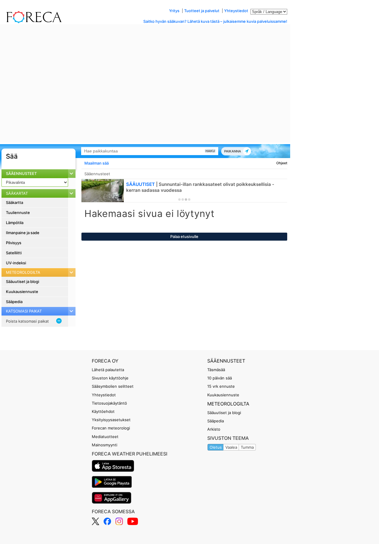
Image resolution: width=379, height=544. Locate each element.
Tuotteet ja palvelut (201, 10)
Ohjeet (281, 163)
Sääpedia (14, 301)
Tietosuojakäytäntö (109, 403)
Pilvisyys (13, 242)
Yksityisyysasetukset (111, 419)
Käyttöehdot (103, 411)
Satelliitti (14, 252)
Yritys (174, 10)
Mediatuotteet (105, 436)
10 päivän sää (219, 378)
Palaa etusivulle (184, 236)
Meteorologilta (228, 404)
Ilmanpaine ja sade (22, 232)
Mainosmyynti (104, 444)
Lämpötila (14, 222)
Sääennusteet (21, 173)
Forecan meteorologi (111, 428)
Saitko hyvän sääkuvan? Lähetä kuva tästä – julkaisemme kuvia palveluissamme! (215, 21)
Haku (210, 151)
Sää (12, 156)
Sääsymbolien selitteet (113, 386)
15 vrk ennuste (221, 386)
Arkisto (213, 429)
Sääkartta (14, 202)
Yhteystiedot (236, 10)
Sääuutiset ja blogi (22, 281)
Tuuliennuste (18, 212)
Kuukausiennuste (22, 291)
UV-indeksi (16, 262)
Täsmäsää (216, 369)
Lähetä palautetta (108, 369)
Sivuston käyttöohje (110, 378)
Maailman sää (96, 163)
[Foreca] (32, 22)
